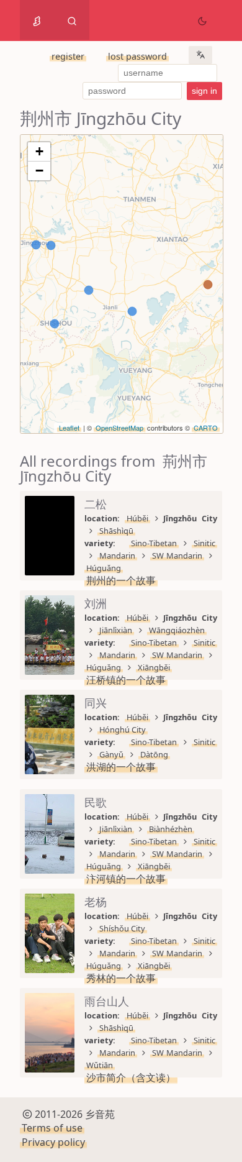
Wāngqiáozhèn (177, 630)
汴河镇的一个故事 (126, 878)
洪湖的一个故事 (121, 767)
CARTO (206, 427)
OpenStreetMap (119, 427)
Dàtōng (154, 754)
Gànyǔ (111, 754)
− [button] (39, 170)
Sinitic (204, 543)
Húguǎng (103, 568)
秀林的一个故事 (121, 978)
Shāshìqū (116, 530)
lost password (137, 56)
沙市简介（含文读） (131, 1077)
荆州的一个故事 (121, 580)
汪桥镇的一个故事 (126, 680)
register (68, 56)
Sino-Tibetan (154, 543)
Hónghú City (122, 729)
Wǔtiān (99, 1065)
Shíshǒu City (122, 928)
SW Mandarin (177, 555)
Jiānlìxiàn (115, 630)
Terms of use (52, 1128)
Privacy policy (53, 1142)
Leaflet (69, 427)
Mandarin (117, 555)
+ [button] (39, 151)
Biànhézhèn (170, 829)
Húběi (137, 518)
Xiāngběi (154, 667)
